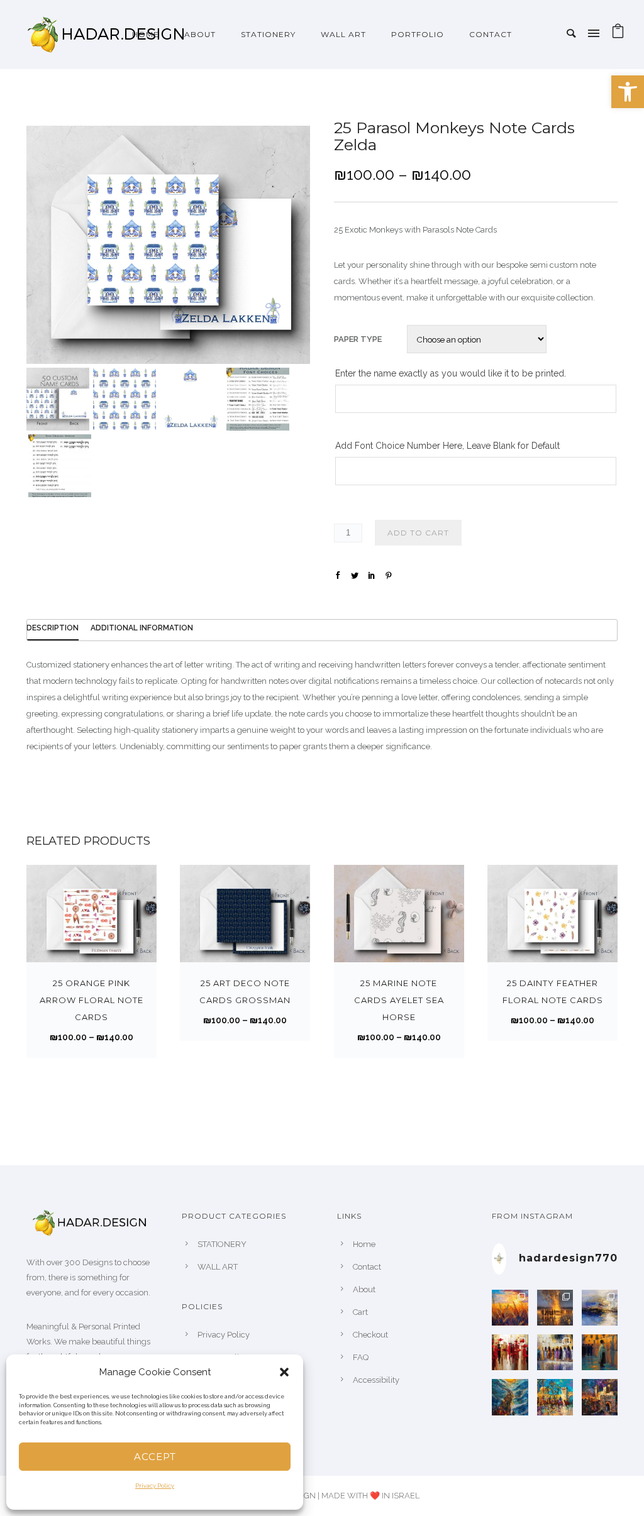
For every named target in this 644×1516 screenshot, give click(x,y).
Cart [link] (360, 1312)
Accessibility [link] (376, 1380)
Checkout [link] (370, 1334)
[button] (284, 1372)
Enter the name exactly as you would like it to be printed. (450, 373)
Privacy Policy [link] (154, 1486)
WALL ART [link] (343, 34)
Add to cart (418, 532)
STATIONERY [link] (268, 34)
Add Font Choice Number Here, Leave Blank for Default (447, 446)
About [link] (364, 1289)
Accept (155, 1457)
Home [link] (145, 34)
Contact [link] (490, 34)
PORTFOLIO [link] (417, 34)
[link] (627, 91)
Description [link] (52, 627)
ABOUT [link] (200, 34)
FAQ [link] (361, 1357)
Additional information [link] (142, 627)
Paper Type (358, 339)
